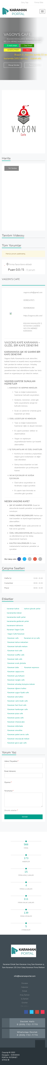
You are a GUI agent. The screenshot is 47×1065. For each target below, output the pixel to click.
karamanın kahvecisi (15, 625)
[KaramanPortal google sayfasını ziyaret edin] (37, 1012)
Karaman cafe (13, 638)
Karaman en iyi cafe (32, 638)
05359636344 (28, 308)
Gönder (25, 817)
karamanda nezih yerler (16, 617)
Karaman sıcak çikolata (16, 663)
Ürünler (25, 1002)
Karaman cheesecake (16, 722)
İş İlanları (24, 999)
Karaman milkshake (15, 726)
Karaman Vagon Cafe (15, 629)
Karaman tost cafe (14, 650)
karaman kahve (13, 608)
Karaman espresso (31, 667)
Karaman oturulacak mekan (18, 739)
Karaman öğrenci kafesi (16, 688)
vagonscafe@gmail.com (32, 292)
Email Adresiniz (10, 771)
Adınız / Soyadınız (11, 761)
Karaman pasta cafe (15, 718)
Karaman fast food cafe (16, 705)
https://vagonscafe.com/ (32, 315)
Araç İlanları (25, 995)
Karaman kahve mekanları (17, 642)
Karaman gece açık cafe (17, 743)
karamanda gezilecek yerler (18, 621)
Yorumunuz (9, 791)
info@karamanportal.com (24, 976)
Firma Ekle (38, 2)
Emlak (24, 991)
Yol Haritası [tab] (13, 168)
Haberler (24, 987)
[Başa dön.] (40, 1045)
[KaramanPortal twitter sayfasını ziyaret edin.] (31, 1012)
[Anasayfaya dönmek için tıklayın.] (15, 11)
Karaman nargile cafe (16, 680)
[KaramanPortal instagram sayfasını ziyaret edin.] (42, 1012)
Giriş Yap (24, 2)
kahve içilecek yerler (32, 608)
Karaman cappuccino (15, 671)
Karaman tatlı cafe (14, 659)
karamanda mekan (14, 613)
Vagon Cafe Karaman (15, 634)
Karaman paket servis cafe (18, 734)
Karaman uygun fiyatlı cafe (18, 692)
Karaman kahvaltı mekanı (17, 646)
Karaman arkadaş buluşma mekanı (21, 684)
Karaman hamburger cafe (17, 709)
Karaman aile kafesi (15, 697)
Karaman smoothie (14, 730)
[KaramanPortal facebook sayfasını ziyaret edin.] (26, 1012)
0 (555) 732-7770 (27, 1024)
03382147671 (28, 300)
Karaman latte (13, 667)
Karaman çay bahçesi (15, 676)
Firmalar (25, 983)
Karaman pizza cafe (15, 713)
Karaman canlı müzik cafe (17, 701)
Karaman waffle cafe (15, 655)
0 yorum (30, 269)
